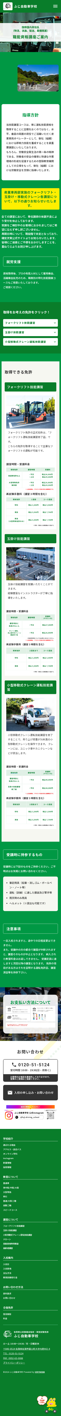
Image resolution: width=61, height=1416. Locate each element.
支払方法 (7, 1273)
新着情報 (7, 1162)
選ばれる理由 (9, 1145)
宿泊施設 (7, 1314)
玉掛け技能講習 (14, 332)
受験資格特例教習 (11, 1243)
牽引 (5, 1196)
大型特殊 (7, 1192)
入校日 (6, 1264)
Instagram (8, 1158)
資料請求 (7, 1293)
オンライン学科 (10, 1153)
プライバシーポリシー (14, 1362)
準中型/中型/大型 (11, 1187)
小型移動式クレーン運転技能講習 (25, 341)
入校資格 (7, 1268)
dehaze (55, 6)
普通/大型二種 (9, 1201)
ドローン (7, 1239)
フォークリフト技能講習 (20, 322)
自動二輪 (7, 1205)
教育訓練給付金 (10, 1277)
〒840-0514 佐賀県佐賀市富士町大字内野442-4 (26, 1348)
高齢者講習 (8, 1248)
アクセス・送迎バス (12, 1149)
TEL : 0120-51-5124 (13, 1353)
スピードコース (10, 1210)
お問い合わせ (9, 1298)
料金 (5, 1318)
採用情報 (7, 1167)
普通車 (6, 1183)
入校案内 (8, 1258)
